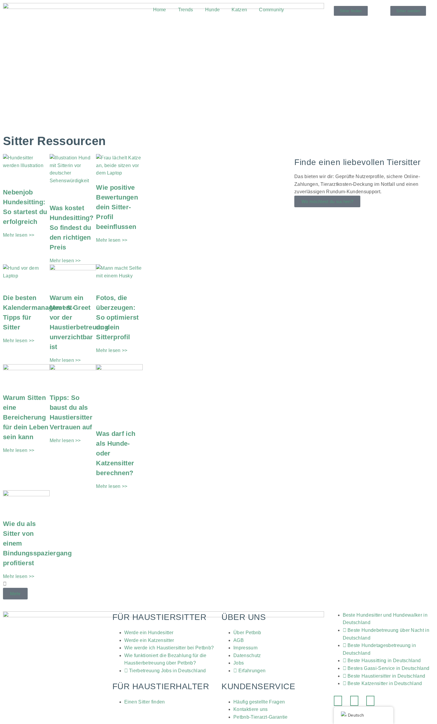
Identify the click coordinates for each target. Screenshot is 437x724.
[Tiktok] (370, 700)
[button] (15, 593)
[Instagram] (354, 700)
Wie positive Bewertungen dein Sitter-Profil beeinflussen (117, 207)
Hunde (212, 9)
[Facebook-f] (338, 700)
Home (159, 9)
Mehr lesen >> (18, 235)
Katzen (239, 9)
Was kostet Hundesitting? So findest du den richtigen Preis (72, 227)
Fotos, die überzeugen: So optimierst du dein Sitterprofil (117, 317)
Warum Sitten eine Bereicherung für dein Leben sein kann (25, 417)
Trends (185, 9)
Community (271, 9)
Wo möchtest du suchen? (327, 201)
